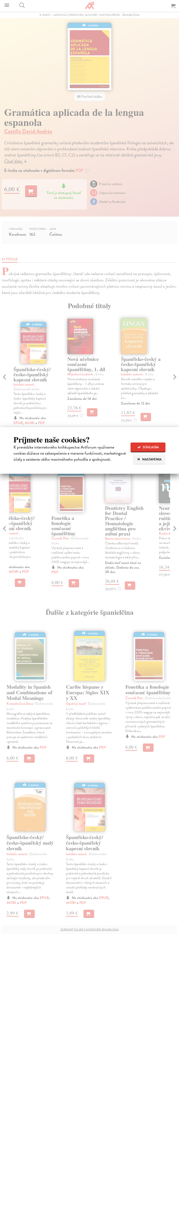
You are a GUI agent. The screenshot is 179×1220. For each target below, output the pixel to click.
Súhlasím (150, 447)
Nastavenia (151, 459)
